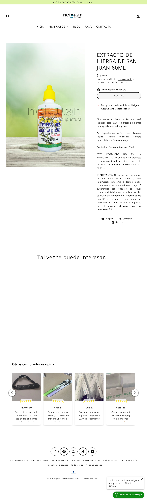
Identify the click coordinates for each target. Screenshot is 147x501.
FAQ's (88, 27)
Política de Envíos (60, 460)
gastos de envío (125, 79)
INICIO (40, 27)
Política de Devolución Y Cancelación (120, 460)
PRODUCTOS (57, 27)
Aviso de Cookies (94, 465)
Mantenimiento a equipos (56, 465)
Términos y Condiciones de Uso (85, 460)
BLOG (77, 27)
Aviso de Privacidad (40, 460)
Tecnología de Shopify (91, 478)
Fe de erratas (77, 465)
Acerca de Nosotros (18, 460)
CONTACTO (103, 27)
